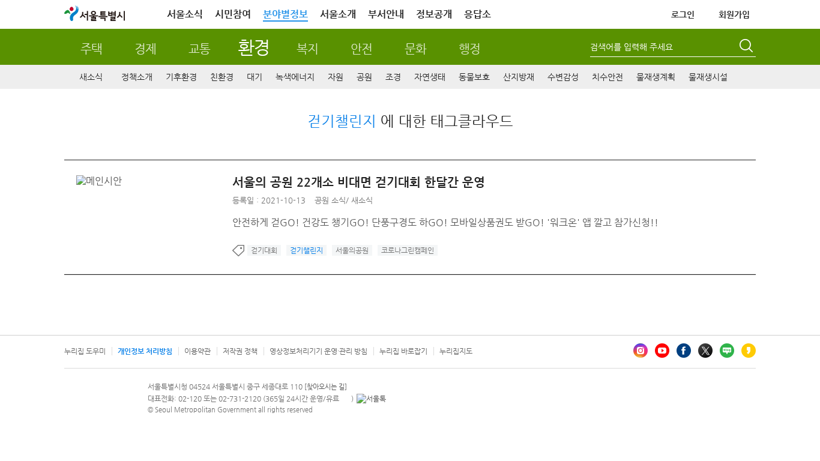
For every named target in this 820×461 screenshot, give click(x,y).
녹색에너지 (295, 77)
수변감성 (563, 77)
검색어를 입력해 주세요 (631, 47)
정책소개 (136, 77)
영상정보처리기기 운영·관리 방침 (318, 351)
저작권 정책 (240, 351)
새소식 (91, 77)
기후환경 (181, 77)
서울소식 (185, 14)
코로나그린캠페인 (407, 250)
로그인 (683, 14)
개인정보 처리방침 (145, 351)
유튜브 (662, 350)
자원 (335, 77)
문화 (415, 49)
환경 (254, 47)
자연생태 (429, 77)
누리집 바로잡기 (403, 351)
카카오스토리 (748, 350)
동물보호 (474, 77)
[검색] (747, 47)
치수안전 (607, 77)
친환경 (222, 77)
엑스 (705, 350)
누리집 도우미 (85, 351)
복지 (307, 49)
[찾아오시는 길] (325, 387)
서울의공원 (352, 250)
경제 (145, 49)
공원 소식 (330, 200)
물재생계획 (655, 77)
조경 (393, 77)
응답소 (477, 14)
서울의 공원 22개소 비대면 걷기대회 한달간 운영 (358, 182)
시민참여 (233, 14)
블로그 (727, 350)
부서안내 (386, 14)
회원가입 (734, 14)
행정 (469, 49)
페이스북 (684, 350)
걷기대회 (264, 250)
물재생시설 (708, 77)
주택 (91, 49)
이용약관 (197, 351)
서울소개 (338, 14)
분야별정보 (285, 14)
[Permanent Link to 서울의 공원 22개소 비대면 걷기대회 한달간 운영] (102, 181)
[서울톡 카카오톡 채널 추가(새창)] (371, 398)
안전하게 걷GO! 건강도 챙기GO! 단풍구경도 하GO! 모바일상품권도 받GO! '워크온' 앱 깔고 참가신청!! (445, 222)
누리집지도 (455, 351)
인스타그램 (640, 350)
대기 (254, 77)
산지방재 (518, 77)
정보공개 (434, 14)
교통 (199, 49)
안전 (361, 49)
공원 (364, 77)
